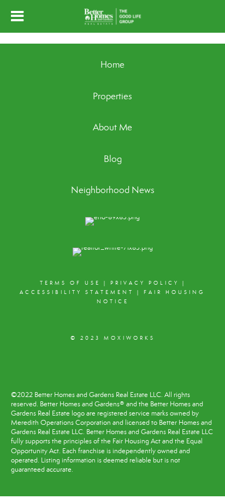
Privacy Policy (144, 283)
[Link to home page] (112, 17)
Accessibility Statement (77, 292)
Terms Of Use (70, 283)
